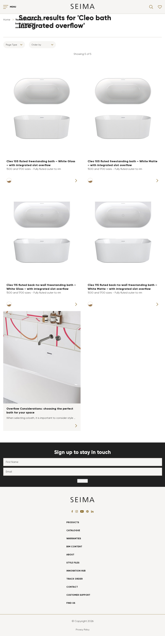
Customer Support (78, 595)
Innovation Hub (76, 570)
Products (72, 522)
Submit (82, 481)
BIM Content (74, 546)
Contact (72, 587)
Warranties (73, 538)
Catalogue (73, 530)
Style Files (72, 562)
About (70, 554)
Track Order (74, 578)
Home (6, 19)
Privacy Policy (82, 629)
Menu (13, 6)
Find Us (70, 603)
